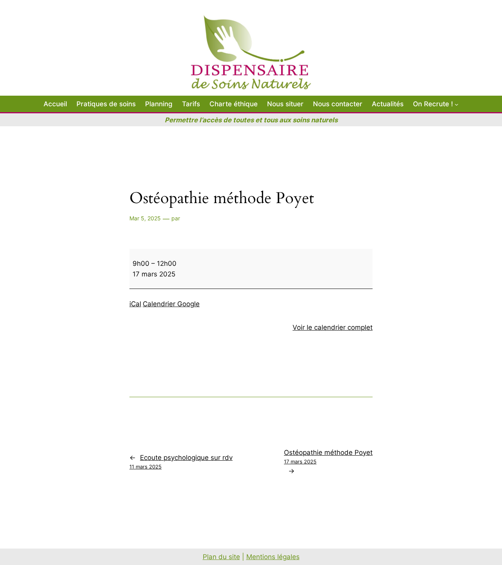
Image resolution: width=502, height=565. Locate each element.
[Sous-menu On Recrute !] (456, 104)
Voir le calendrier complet (333, 327)
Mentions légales (273, 557)
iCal (135, 304)
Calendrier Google (171, 304)
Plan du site (221, 557)
